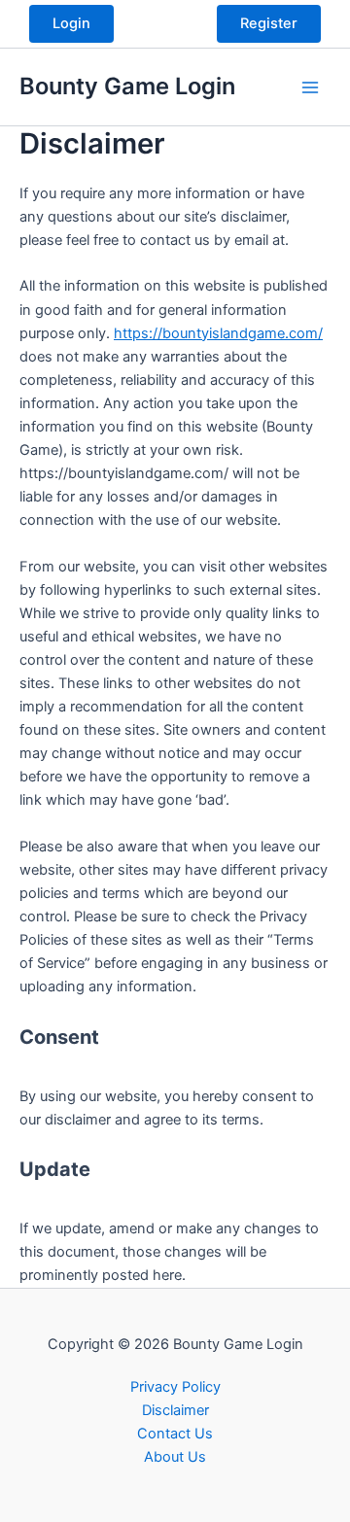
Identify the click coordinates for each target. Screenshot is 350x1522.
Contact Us (175, 1433)
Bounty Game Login (127, 86)
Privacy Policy (175, 1387)
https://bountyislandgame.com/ (218, 333)
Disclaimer (175, 1410)
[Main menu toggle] (310, 87)
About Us (175, 1457)
